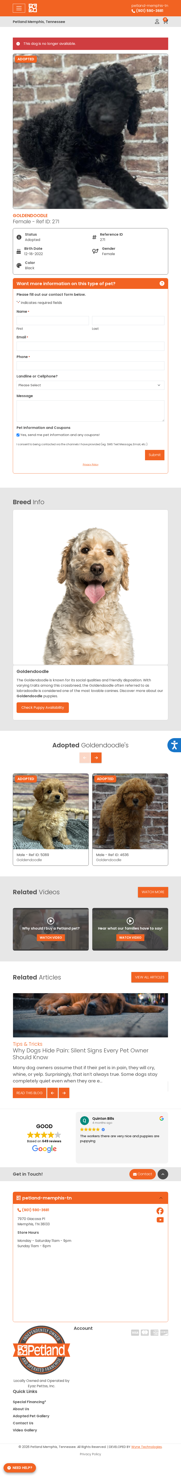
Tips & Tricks (27, 1044)
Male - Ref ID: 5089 (33, 854)
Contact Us (23, 1423)
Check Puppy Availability (42, 707)
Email (22, 337)
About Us (21, 1409)
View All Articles (149, 977)
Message (25, 395)
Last (95, 328)
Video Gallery (25, 1430)
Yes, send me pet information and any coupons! (60, 434)
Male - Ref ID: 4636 (112, 854)
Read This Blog (30, 1092)
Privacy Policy (90, 1454)
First (20, 328)
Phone (23, 356)
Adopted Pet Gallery (31, 1416)
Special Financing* (29, 1401)
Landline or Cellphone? (37, 376)
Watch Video (51, 937)
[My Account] (157, 21)
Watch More (153, 891)
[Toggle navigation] (19, 8)
